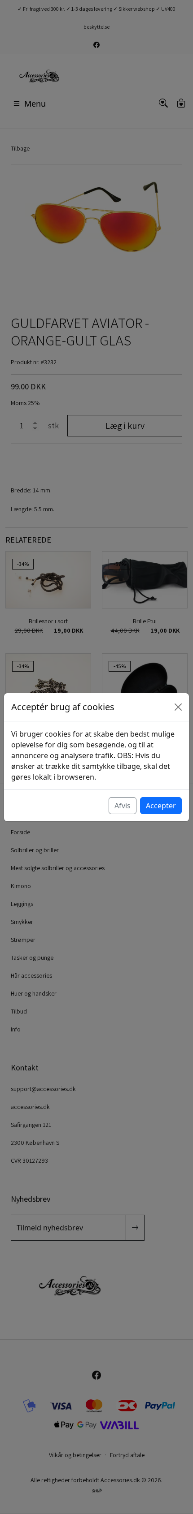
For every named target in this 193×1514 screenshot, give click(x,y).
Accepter (161, 806)
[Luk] (178, 707)
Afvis (122, 806)
